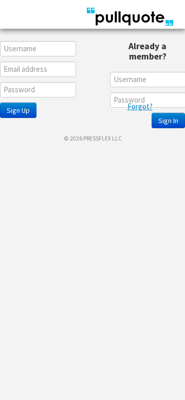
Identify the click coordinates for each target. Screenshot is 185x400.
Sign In (168, 120)
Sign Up (18, 110)
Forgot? (140, 106)
